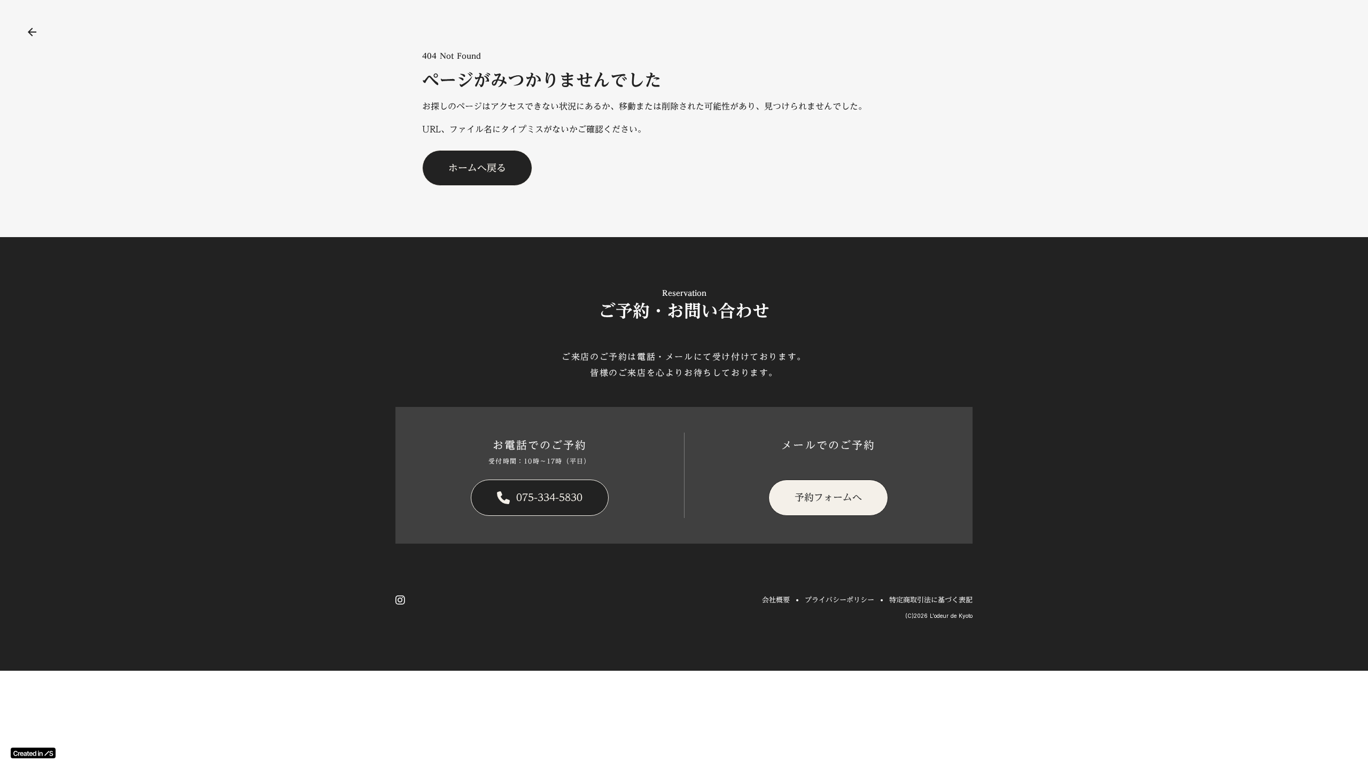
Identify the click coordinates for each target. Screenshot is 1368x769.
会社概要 (776, 600)
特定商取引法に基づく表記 (931, 600)
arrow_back (32, 32)
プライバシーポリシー (839, 600)
